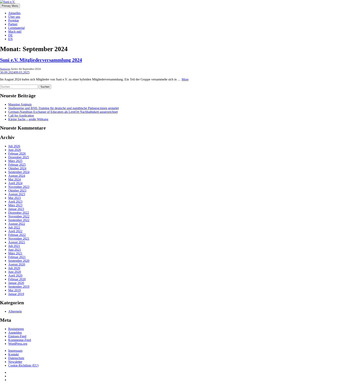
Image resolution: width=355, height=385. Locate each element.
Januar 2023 (16, 209)
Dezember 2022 (18, 212)
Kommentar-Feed (19, 340)
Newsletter (15, 361)
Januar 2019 (16, 294)
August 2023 (16, 194)
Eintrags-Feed (17, 336)
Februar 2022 (17, 235)
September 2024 (18, 172)
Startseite (5, 68)
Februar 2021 (17, 257)
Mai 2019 (14, 290)
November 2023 (18, 186)
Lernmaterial (16, 28)
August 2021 (16, 242)
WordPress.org (17, 343)
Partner (12, 24)
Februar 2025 (17, 164)
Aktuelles (14, 13)
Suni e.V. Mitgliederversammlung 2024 (41, 60)
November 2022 (18, 216)
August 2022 (16, 223)
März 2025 (15, 161)
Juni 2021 (14, 249)
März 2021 (15, 253)
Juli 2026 (14, 146)
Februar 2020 (17, 279)
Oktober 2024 (17, 168)
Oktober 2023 (17, 190)
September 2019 (18, 286)
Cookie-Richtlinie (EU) (23, 365)
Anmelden (15, 332)
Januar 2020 (16, 283)
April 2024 (15, 183)
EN (10, 39)
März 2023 (15, 205)
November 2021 (18, 238)
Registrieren (16, 329)
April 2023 (15, 201)
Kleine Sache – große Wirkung (28, 119)
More (185, 79)
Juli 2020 (14, 268)
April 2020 (15, 275)
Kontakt (13, 354)
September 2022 (18, 220)
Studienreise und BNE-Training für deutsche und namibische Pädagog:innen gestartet (63, 108)
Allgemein (15, 311)
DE (10, 35)
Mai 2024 (14, 179)
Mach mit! (15, 31)
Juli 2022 (14, 227)
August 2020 (16, 264)
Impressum (15, 350)
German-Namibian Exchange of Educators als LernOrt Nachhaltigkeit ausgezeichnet (63, 112)
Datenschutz (16, 358)
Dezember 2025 (18, 157)
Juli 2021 (14, 246)
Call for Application (21, 115)
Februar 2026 (17, 153)
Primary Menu (10, 5)
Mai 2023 (14, 198)
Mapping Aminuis (20, 104)
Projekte (13, 20)
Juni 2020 (14, 272)
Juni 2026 (14, 150)
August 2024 (16, 175)
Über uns (14, 16)
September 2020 (18, 260)
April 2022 (15, 231)
